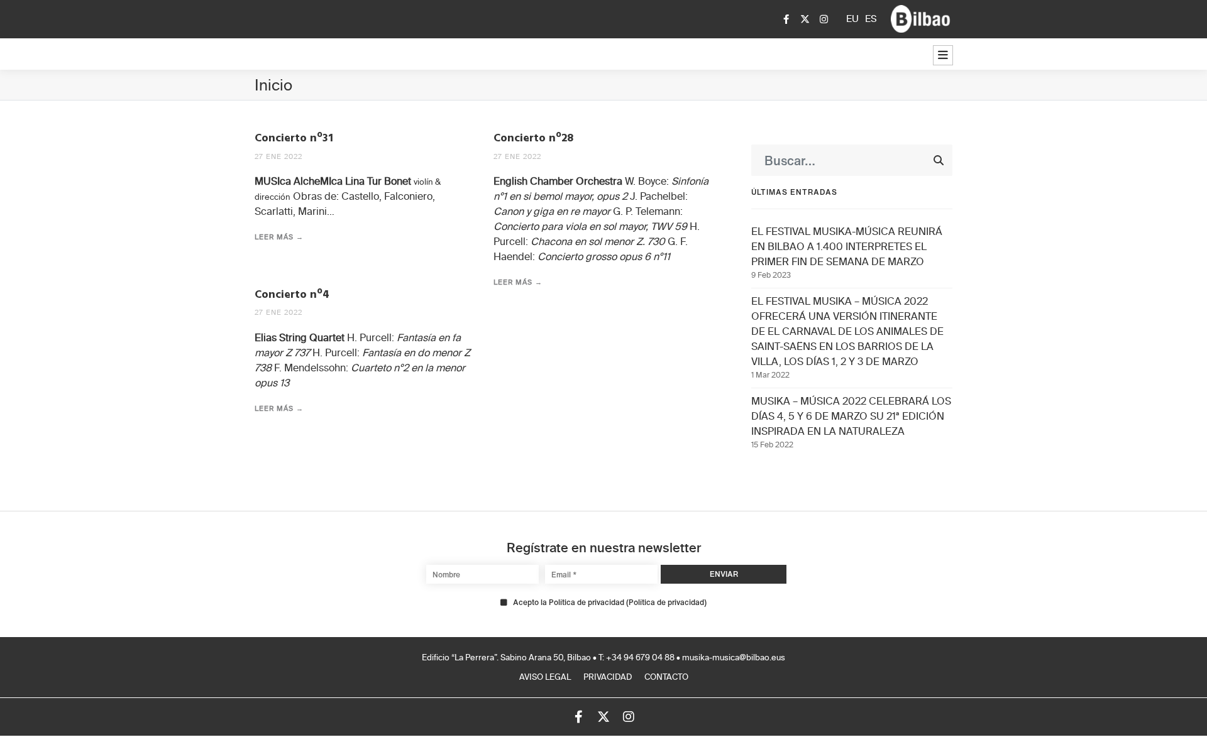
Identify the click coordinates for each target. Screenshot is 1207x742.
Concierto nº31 (294, 138)
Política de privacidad (666, 602)
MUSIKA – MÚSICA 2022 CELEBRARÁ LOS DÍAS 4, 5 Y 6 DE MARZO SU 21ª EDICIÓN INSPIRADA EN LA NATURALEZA (851, 417)
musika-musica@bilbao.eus (733, 658)
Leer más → (279, 237)
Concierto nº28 (533, 138)
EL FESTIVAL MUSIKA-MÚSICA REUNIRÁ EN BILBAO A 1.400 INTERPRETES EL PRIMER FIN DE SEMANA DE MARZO (846, 247)
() (610, 602)
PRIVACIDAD (607, 678)
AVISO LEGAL (545, 678)
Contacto (666, 678)
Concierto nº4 (292, 295)
